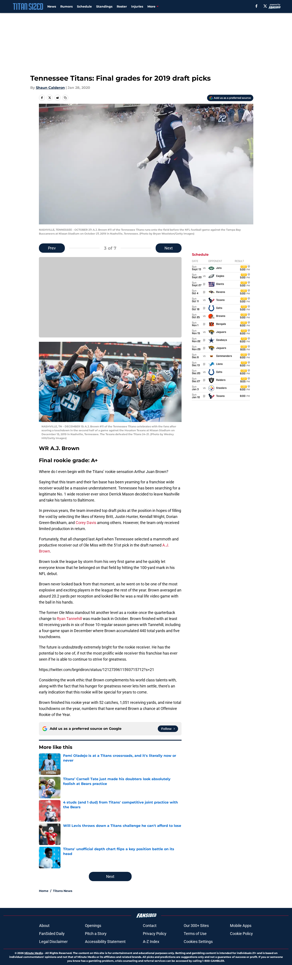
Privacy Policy (154, 933)
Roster (122, 6)
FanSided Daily (52, 933)
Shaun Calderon (50, 88)
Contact (149, 925)
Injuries (137, 6)
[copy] (65, 98)
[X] (265, 6)
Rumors (66, 6)
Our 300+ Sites (196, 925)
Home (43, 891)
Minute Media (33, 953)
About (44, 925)
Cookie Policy (241, 933)
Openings (93, 925)
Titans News (62, 891)
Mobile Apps (240, 925)
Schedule (84, 6)
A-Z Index (151, 941)
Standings (104, 6)
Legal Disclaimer (53, 941)
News (51, 6)
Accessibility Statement (105, 941)
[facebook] (256, 6)
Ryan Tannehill (69, 618)
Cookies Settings (198, 941)
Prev (52, 248)
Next (168, 248)
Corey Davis (86, 522)
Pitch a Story (96, 933)
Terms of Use (195, 933)
